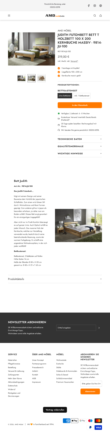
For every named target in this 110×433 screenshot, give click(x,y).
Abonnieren (90, 391)
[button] (10, 49)
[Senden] (99, 328)
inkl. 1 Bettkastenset (81, 95)
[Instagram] (95, 5)
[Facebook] (89, 5)
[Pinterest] (101, 5)
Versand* (74, 61)
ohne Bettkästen (65, 95)
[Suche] (95, 15)
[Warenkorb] (101, 15)
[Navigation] (9, 15)
